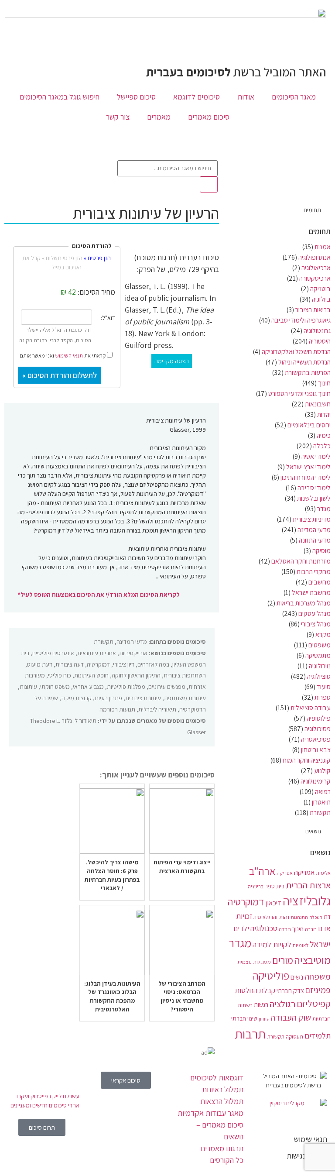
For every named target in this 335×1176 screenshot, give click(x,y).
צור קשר (118, 117)
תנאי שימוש (310, 1139)
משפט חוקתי (55, 687)
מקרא (323, 634)
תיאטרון (321, 802)
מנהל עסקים (314, 613)
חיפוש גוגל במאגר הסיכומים (59, 97)
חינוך (324, 383)
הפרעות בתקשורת (308, 372)
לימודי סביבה (314, 487)
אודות (245, 97)
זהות (284, 917)
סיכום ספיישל (136, 97)
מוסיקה (321, 550)
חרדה (285, 929)
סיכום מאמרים (208, 117)
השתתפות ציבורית (185, 675)
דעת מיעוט (39, 664)
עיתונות (28, 687)
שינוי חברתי (244, 1018)
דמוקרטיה (246, 901)
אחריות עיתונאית (96, 653)
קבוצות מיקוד (76, 698)
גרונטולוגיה (317, 330)
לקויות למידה (272, 944)
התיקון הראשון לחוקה (136, 675)
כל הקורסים (226, 1160)
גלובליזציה (307, 901)
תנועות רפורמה (117, 709)
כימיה (324, 435)
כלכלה (322, 445)
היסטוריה (320, 341)
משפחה (317, 976)
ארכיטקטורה (315, 278)
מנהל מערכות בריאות (304, 603)
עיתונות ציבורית (143, 698)
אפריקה (285, 873)
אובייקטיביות (133, 653)
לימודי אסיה (316, 456)
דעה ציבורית (69, 664)
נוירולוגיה (320, 666)
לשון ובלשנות (314, 498)
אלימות (323, 873)
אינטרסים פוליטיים (53, 653)
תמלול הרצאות (221, 1101)
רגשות (261, 1004)
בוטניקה (320, 288)
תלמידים (317, 1035)
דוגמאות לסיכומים (216, 1078)
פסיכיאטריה (316, 739)
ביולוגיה (321, 299)
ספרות (322, 697)
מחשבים (319, 582)
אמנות (322, 246)
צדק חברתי (290, 990)
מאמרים (159, 117)
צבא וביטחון (316, 749)
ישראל (320, 944)
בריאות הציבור (313, 309)
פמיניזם (318, 990)
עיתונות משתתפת (185, 698)
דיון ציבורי (123, 664)
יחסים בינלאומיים (309, 425)
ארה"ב (262, 871)
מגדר (324, 508)
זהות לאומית (265, 917)
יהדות (324, 414)
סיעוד (324, 686)
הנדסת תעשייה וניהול (304, 362)
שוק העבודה (290, 1017)
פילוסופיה (319, 718)
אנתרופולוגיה (314, 257)
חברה (311, 929)
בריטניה (255, 886)
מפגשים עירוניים (166, 687)
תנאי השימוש (69, 355)
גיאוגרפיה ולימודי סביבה (301, 320)
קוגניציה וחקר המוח (307, 760)
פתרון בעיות (108, 698)
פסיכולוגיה (317, 728)
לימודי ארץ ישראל (308, 466)
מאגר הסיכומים (294, 97)
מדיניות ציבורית (312, 519)
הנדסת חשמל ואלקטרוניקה (296, 351)
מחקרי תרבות (314, 571)
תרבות (250, 1033)
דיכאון (273, 903)
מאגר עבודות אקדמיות (210, 1113)
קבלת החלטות (255, 990)
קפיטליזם (314, 1003)
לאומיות (300, 945)
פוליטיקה (271, 976)
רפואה (323, 791)
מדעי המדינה (314, 529)
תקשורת (320, 812)
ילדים (241, 928)
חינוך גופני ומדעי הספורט (299, 393)
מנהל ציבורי (316, 624)
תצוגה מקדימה (171, 361)
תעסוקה (294, 1036)
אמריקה (304, 872)
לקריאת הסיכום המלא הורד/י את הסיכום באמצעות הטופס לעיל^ (98, 594)
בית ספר (274, 886)
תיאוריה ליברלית (157, 709)
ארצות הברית (308, 885)
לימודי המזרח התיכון (305, 477)
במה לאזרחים (153, 664)
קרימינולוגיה (316, 781)
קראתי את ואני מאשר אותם (63, 355)
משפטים (319, 645)
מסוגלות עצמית (254, 962)
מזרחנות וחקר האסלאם (301, 561)
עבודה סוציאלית (311, 707)
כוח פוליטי (59, 675)
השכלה (315, 917)
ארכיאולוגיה (316, 267)
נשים (297, 977)
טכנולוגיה (263, 928)
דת (327, 917)
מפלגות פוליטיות (126, 687)
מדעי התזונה (315, 540)
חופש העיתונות (91, 675)
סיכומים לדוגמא (196, 97)
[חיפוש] (209, 184)
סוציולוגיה (319, 676)
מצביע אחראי (88, 687)
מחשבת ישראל (311, 592)
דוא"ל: (108, 318)
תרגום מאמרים (222, 1148)
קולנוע (322, 770)
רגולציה (282, 1004)
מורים (282, 960)
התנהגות (299, 917)
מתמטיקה (318, 655)
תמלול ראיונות (222, 1089)
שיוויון (264, 1019)
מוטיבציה (312, 960)
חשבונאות (318, 404)
